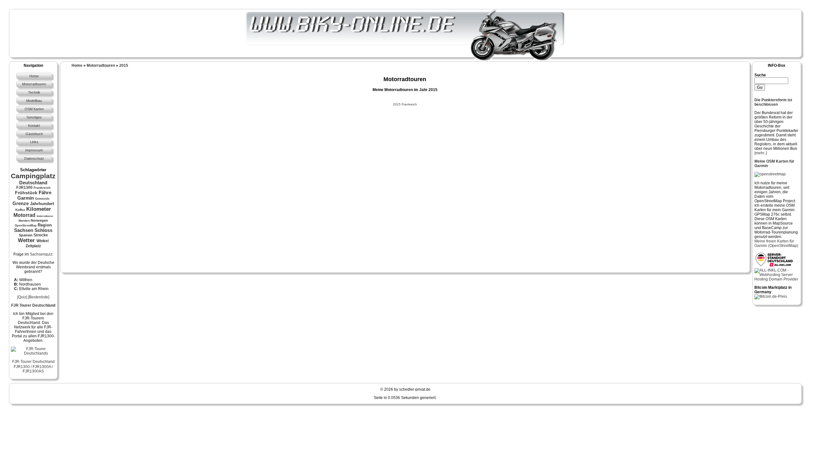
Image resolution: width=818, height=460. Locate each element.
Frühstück (26, 192)
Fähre (45, 192)
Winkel (42, 241)
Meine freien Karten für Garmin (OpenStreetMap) (776, 243)
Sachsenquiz (41, 254)
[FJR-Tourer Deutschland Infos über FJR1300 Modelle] (33, 353)
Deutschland (33, 182)
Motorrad (24, 215)
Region (45, 225)
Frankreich (42, 187)
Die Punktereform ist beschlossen (773, 102)
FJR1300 (24, 187)
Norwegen (39, 220)
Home (77, 65)
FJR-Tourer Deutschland (33, 361)
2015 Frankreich (405, 104)
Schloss (43, 230)
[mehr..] (760, 153)
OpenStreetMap (26, 225)
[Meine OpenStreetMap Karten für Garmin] (770, 174)
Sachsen (23, 230)
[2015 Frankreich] (404, 99)
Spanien (26, 235)
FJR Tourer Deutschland (33, 305)
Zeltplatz (33, 246)
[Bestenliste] (38, 297)
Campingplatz (33, 176)
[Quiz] (22, 297)
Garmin (25, 198)
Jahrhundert (42, 203)
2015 (123, 65)
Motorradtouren (45, 216)
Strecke (41, 235)
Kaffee (20, 209)
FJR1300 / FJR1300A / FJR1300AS (33, 368)
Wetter (26, 240)
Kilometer (38, 209)
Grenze (20, 203)
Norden (24, 220)
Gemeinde (42, 198)
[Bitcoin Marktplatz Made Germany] (770, 296)
